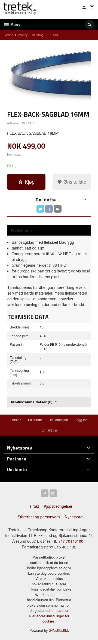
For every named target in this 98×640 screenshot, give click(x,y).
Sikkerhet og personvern (39, 516)
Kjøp (30, 181)
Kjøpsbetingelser (58, 506)
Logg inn (81, 419)
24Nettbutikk (59, 630)
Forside (8, 35)
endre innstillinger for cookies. (52, 618)
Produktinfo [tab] (21, 230)
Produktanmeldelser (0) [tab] (31, 402)
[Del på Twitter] (40, 209)
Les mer (62, 610)
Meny (14, 24)
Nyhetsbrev (74, 516)
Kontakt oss (49, 430)
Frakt (34, 506)
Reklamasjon (58, 419)
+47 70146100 (70, 541)
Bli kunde (35, 419)
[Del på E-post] (58, 209)
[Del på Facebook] (49, 209)
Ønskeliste (74, 181)
